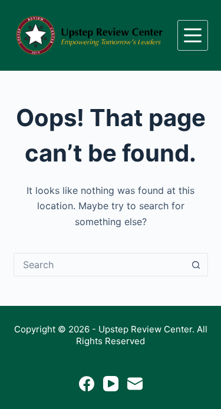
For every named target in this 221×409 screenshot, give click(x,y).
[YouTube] (110, 383)
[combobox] (99, 264)
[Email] (135, 383)
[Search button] (196, 264)
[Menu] (192, 35)
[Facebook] (86, 383)
